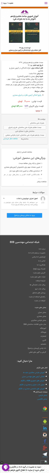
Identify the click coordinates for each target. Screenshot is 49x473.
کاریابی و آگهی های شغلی (37, 352)
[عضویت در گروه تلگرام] (44, 455)
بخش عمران (42, 312)
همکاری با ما (41, 265)
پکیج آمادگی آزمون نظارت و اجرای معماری (27, 95)
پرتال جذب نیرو (40, 289)
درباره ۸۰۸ (42, 249)
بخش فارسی (43, 395)
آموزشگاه (43, 328)
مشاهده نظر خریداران (10, 138)
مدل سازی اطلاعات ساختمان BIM (35, 324)
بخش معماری (41, 316)
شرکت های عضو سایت (37, 277)
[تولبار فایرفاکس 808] (44, 416)
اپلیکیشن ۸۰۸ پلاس (38, 257)
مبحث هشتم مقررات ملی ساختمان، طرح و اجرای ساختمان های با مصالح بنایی (24, 127)
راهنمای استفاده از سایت (37, 296)
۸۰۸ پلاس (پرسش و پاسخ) (37, 348)
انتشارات (43, 336)
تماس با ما (41, 261)
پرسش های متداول (38, 292)
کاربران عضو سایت (39, 272)
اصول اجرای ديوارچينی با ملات (27, 198)
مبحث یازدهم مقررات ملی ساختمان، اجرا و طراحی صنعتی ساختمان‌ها (25, 135)
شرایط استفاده (40, 280)
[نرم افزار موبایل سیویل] (44, 422)
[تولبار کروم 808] (44, 409)
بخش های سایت (40, 307)
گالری (44, 340)
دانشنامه (43, 344)
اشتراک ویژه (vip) (39, 269)
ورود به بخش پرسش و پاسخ (24, 215)
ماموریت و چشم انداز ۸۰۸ (36, 253)
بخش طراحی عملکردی (38, 320)
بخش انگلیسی (42, 399)
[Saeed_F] (43, 200)
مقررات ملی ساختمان (37, 123)
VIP (26, 106)
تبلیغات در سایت (39, 300)
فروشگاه (43, 332)
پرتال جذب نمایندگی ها (37, 284)
